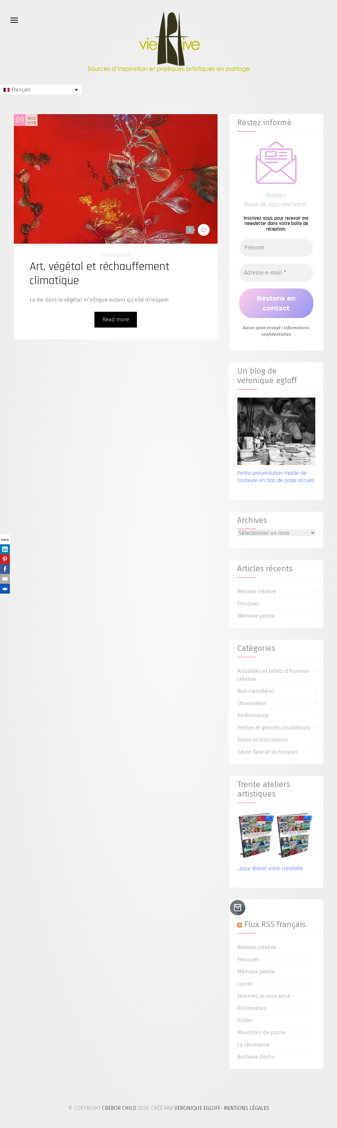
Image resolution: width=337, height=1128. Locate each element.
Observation (115, 255)
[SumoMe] (5, 589)
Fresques (248, 604)
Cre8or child (119, 1108)
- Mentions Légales (244, 1108)
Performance (253, 715)
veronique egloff (197, 1108)
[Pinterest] (5, 559)
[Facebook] (5, 569)
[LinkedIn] (5, 549)
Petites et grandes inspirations (273, 727)
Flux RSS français (274, 924)
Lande (244, 984)
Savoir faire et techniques (267, 752)
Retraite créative (256, 591)
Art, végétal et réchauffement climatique (99, 273)
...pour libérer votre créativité (270, 868)
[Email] (5, 579)
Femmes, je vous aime (263, 996)
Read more (115, 319)
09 (19, 120)
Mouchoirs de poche (261, 1032)
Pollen (245, 1020)
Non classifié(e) (255, 691)
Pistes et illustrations (262, 740)
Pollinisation (252, 1008)
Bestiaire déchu (255, 1057)
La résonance (253, 1045)
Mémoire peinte (256, 616)
